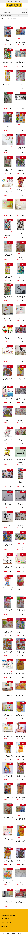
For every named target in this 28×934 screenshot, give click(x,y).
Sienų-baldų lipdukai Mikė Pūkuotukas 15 (20, 776)
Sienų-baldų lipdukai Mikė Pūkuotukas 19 (8, 796)
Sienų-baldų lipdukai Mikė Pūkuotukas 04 (8, 715)
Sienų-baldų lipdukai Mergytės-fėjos (8, 632)
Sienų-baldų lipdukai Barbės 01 (8, 149)
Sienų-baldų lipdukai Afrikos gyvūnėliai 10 (8, 84)
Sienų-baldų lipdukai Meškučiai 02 (8, 652)
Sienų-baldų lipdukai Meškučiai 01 (20, 632)
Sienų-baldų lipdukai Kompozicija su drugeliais (20, 461)
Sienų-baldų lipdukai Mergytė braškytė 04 (8, 589)
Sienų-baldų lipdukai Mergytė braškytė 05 (20, 589)
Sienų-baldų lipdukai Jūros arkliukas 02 (8, 379)
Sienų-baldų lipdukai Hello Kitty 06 (8, 358)
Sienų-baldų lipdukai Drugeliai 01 (20, 212)
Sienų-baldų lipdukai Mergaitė (8, 567)
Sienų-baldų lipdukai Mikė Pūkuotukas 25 (20, 41)
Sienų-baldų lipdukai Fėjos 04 (8, 277)
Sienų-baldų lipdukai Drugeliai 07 (20, 232)
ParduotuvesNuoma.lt (20, 933)
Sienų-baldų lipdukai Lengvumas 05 (8, 504)
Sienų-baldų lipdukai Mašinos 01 (8, 545)
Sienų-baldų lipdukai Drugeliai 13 (20, 256)
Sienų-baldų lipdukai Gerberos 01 (8, 317)
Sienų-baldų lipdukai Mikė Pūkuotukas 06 (20, 715)
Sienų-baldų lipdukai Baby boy (8, 125)
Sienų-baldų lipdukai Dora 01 (20, 190)
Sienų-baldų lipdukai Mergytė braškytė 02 (20, 567)
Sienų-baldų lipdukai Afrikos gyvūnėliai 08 (20, 63)
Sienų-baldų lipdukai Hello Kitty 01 (20, 317)
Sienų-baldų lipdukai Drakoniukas (8, 212)
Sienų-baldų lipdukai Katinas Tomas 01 (20, 399)
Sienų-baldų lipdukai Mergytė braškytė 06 (8, 611)
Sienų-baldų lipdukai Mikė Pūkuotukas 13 (20, 756)
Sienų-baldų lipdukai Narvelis (20, 861)
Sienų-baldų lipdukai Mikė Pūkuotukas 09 (20, 735)
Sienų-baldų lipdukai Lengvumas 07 (8, 524)
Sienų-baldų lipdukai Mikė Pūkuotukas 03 (20, 694)
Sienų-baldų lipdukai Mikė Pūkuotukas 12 (8, 756)
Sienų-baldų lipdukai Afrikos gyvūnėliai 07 (8, 63)
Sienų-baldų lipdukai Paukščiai (8, 902)
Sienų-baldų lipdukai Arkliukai (20, 83)
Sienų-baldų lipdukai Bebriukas (20, 170)
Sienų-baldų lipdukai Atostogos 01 (8, 105)
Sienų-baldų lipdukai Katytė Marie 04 (20, 440)
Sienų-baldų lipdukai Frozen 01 (20, 277)
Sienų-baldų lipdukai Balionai (20, 127)
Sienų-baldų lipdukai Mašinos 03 (20, 546)
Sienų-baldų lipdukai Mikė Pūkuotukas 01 (20, 672)
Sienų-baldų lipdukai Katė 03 (8, 399)
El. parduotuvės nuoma (9, 933)
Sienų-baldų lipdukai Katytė (8, 419)
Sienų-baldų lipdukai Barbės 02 (20, 147)
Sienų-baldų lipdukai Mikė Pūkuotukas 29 (20, 841)
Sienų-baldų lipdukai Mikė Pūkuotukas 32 (8, 861)
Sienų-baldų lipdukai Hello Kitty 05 (20, 338)
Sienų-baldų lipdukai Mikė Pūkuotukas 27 (8, 839)
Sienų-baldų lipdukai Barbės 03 (8, 170)
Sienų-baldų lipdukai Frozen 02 (8, 297)
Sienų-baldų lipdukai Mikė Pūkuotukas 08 (8, 735)
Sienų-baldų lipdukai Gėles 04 (20, 297)
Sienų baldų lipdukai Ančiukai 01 (7, 40)
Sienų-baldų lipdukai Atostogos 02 (20, 105)
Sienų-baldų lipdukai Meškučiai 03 (20, 652)
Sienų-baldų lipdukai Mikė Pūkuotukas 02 (8, 694)
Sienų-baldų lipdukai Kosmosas (8, 483)
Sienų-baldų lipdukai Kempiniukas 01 (8, 460)
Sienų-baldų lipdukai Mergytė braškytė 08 (20, 611)
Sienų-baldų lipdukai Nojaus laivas (8, 881)
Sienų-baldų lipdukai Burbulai (8, 192)
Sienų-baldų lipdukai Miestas (8, 674)
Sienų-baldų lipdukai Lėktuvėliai (20, 482)
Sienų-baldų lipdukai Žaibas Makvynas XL (20, 903)
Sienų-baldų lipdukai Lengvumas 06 (20, 504)
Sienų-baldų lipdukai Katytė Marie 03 (8, 440)
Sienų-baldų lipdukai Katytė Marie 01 (20, 419)
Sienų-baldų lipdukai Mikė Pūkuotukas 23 (8, 817)
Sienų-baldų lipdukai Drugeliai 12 (8, 255)
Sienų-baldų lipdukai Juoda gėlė (20, 358)
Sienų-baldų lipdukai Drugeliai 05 (8, 234)
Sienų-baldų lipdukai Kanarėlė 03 (20, 379)
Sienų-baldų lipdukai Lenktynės (20, 524)
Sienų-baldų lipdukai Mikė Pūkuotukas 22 (20, 796)
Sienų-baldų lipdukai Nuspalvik (20, 881)
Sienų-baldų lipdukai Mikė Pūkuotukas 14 (8, 776)
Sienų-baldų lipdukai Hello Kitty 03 (8, 338)
